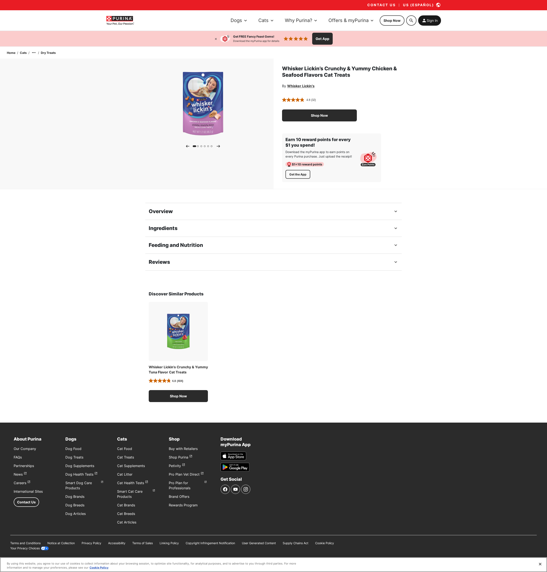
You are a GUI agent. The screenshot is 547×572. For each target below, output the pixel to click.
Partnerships (24, 466)
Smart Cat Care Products (130, 494)
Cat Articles (126, 522)
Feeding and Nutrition (176, 245)
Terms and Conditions (25, 543)
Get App (322, 39)
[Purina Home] (120, 20)
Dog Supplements (79, 466)
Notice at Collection (61, 543)
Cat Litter (124, 474)
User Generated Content (259, 543)
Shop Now (392, 20)
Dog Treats (74, 457)
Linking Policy (169, 543)
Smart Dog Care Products (78, 485)
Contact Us (26, 502)
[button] (319, 115)
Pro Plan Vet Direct (184, 474)
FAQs (18, 457)
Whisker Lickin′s (301, 86)
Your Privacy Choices (25, 548)
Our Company (25, 449)
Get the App (297, 174)
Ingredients (163, 228)
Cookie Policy (324, 543)
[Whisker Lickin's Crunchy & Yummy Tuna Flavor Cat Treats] (178, 331)
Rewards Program (183, 505)
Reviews (159, 262)
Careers (20, 483)
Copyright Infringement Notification (210, 543)
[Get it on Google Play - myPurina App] (235, 467)
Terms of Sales (142, 543)
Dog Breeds (74, 505)
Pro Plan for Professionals (179, 485)
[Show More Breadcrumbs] (33, 52)
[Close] (215, 38)
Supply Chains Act (295, 543)
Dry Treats (48, 53)
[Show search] (411, 20)
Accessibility (116, 543)
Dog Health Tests (79, 474)
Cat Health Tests (130, 483)
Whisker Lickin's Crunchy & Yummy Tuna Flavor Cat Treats (178, 369)
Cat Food (124, 449)
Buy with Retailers (183, 449)
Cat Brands (126, 505)
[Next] (218, 146)
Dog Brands (74, 496)
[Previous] (187, 146)
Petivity (175, 466)
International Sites (28, 491)
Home (11, 53)
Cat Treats (125, 457)
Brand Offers (179, 496)
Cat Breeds (126, 514)
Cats (23, 53)
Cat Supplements (131, 466)
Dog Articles (75, 514)
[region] (273, 564)
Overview (161, 211)
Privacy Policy (91, 543)
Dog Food (73, 449)
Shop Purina (178, 457)
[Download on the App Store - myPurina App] (233, 456)
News (18, 474)
